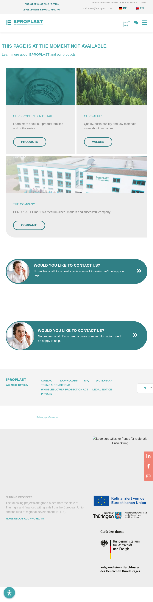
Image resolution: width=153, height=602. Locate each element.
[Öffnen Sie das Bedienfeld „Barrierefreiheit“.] (9, 592)
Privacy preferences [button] (47, 417)
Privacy (46, 393)
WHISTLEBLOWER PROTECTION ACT (64, 389)
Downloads (69, 380)
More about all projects (25, 518)
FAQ (86, 380)
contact (47, 380)
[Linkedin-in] (148, 456)
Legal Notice (102, 389)
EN (144, 388)
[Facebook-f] (148, 466)
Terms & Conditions (55, 385)
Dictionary (104, 380)
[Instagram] (148, 476)
